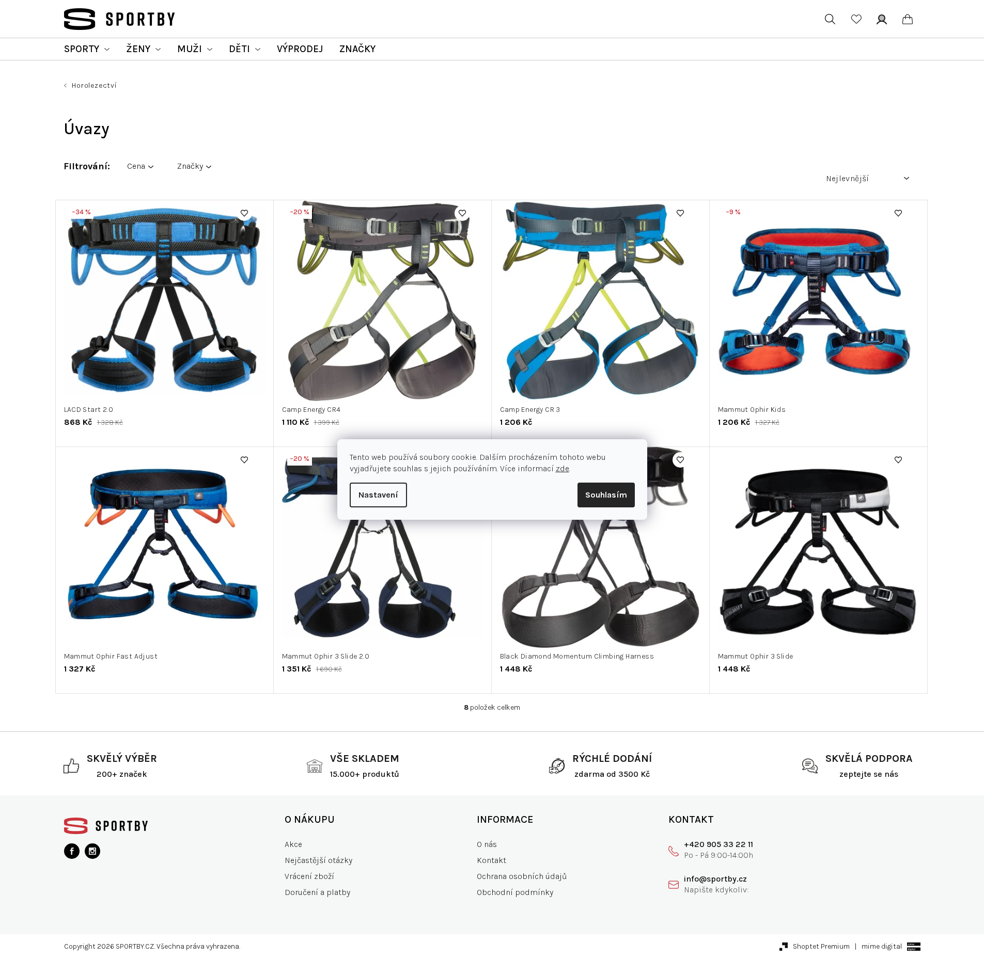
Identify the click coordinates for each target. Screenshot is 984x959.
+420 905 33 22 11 (718, 844)
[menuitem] (87, 49)
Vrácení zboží (309, 876)
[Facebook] (72, 851)
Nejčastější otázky (318, 860)
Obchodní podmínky (515, 892)
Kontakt (491, 860)
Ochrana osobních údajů (522, 876)
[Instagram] (92, 851)
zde (562, 468)
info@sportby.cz (715, 879)
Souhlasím (606, 495)
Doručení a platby (317, 892)
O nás (487, 844)
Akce (293, 844)
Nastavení (378, 495)
